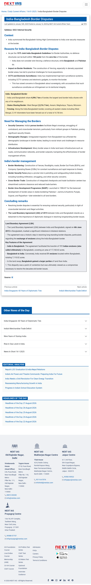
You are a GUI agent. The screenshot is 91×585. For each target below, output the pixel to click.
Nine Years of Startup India (15, 336)
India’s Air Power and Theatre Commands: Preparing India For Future (33, 374)
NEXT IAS (14, 454)
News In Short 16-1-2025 (14, 351)
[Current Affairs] (12, 3)
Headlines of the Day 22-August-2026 (20, 422)
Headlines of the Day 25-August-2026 (20, 412)
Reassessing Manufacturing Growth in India (23, 383)
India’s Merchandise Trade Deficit (73, 291)
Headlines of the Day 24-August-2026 (20, 417)
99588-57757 (12, 536)
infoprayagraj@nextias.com (17, 539)
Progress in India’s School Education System (23, 388)
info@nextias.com (13, 498)
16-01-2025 (31, 11)
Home (3, 11)
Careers (35, 554)
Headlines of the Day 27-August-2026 (20, 403)
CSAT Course (9, 569)
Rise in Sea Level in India (14, 344)
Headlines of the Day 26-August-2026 (20, 408)
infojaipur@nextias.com (73, 480)
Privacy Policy (38, 557)
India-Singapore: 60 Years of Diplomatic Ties (23, 291)
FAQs (35, 550)
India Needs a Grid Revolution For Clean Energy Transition (29, 379)
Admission (36, 547)
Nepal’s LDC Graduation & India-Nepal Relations (25, 369)
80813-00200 (12, 495)
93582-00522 (69, 477)
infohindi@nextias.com (44, 483)
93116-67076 (41, 480)
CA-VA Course (9, 565)
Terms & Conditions (40, 560)
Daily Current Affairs (16, 11)
